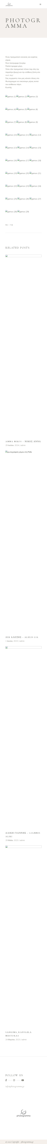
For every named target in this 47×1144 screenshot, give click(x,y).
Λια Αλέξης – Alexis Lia (21, 637)
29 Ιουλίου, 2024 (12, 445)
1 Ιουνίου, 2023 (11, 641)
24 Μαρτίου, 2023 (12, 1039)
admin (23, 445)
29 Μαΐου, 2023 (11, 840)
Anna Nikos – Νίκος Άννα (23, 441)
